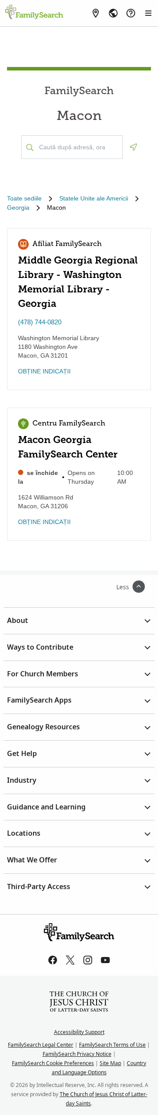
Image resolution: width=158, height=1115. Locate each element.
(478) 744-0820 (39, 322)
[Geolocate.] (133, 147)
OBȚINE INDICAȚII (44, 371)
